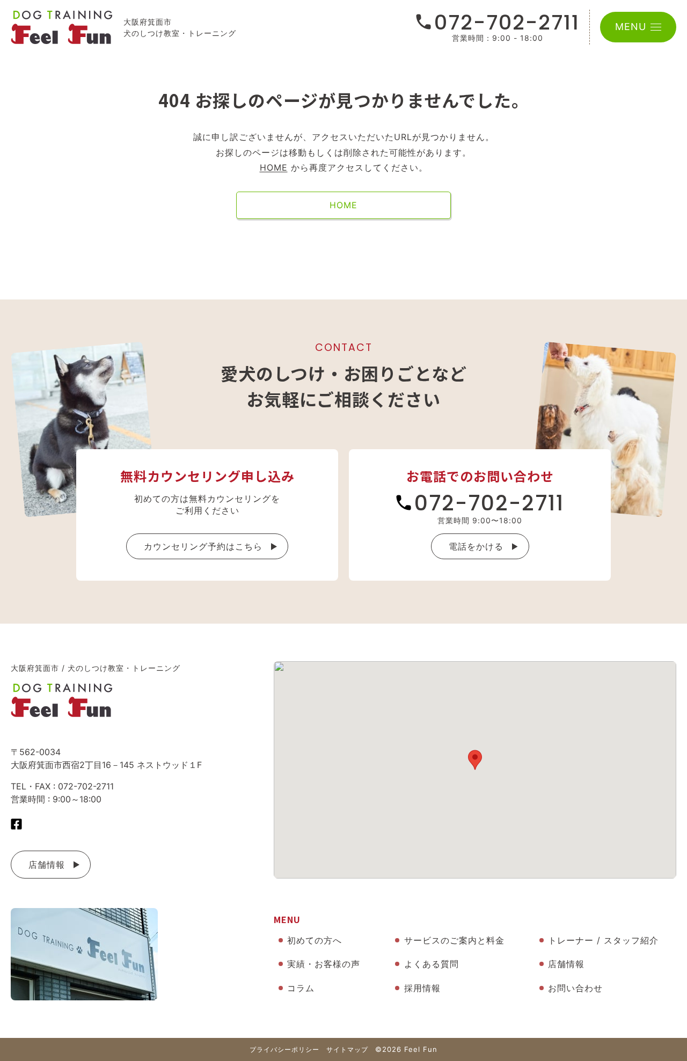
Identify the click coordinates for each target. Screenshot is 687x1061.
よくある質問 (431, 963)
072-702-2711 (507, 22)
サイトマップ (347, 1049)
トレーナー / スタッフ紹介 (603, 940)
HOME (274, 167)
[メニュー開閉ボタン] (656, 27)
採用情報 (422, 988)
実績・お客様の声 (323, 963)
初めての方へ (314, 940)
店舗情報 (46, 864)
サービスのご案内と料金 (454, 940)
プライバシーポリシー (284, 1049)
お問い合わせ (575, 988)
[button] (475, 760)
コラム (301, 988)
